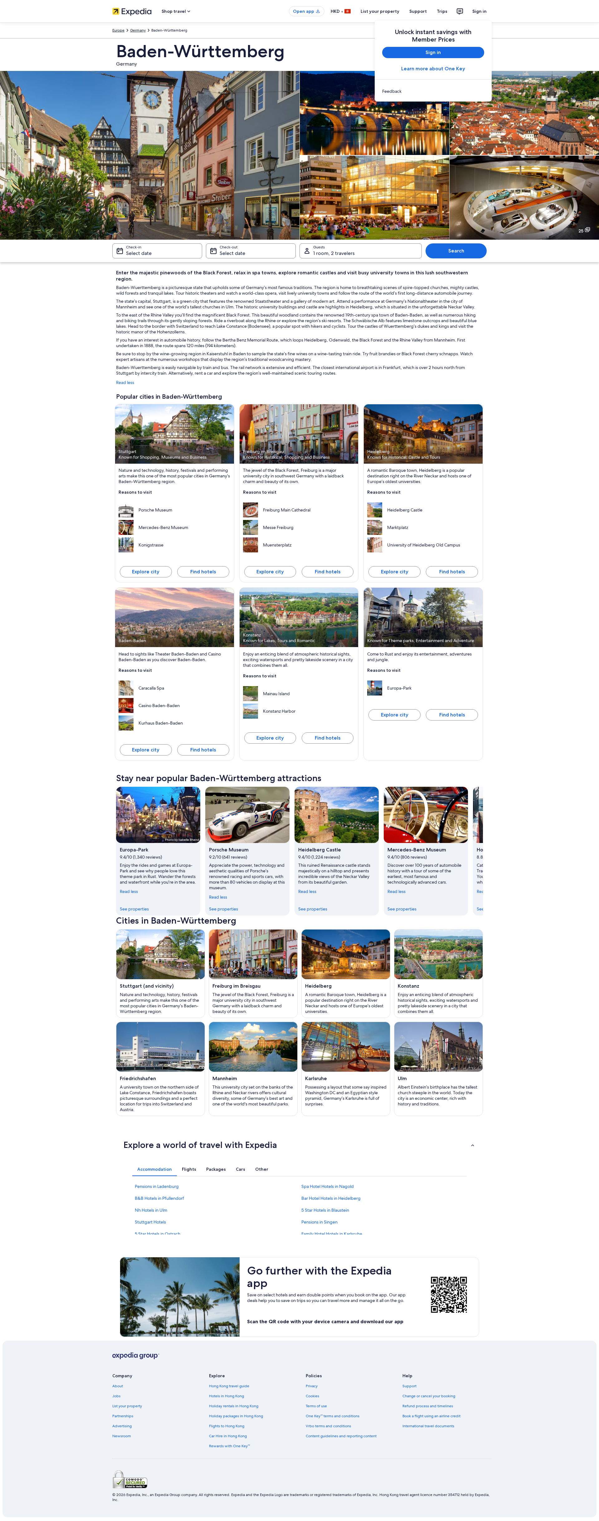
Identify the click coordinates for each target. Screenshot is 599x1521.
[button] (299, 1145)
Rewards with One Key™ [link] (229, 1446)
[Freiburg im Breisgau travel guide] (253, 973)
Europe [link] (118, 30)
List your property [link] (127, 1406)
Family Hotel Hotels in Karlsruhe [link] (331, 1234)
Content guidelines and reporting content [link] (341, 1436)
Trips (442, 11)
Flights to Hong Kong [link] (226, 1426)
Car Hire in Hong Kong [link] (228, 1436)
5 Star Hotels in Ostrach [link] (157, 1234)
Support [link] (409, 1386)
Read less (125, 382)
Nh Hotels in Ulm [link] (151, 1210)
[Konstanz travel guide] (438, 973)
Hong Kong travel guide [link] (229, 1386)
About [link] (117, 1386)
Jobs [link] (116, 1396)
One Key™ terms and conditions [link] (332, 1416)
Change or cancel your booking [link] (428, 1396)
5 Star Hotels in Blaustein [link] (325, 1210)
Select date (139, 253)
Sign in (479, 11)
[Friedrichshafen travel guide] (160, 1069)
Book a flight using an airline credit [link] (431, 1416)
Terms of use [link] (316, 1406)
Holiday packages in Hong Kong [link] (236, 1416)
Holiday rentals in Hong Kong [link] (233, 1406)
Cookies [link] (312, 1396)
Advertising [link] (122, 1426)
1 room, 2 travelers (334, 253)
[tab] (154, 1169)
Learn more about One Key (433, 69)
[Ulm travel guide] (438, 1069)
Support (418, 11)
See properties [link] (134, 909)
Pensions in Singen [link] (319, 1222)
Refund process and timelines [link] (427, 1406)
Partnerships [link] (122, 1416)
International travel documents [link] (428, 1426)
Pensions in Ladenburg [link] (157, 1186)
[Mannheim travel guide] (253, 1069)
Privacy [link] (312, 1386)
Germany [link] (138, 30)
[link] (433, 91)
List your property (380, 11)
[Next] (483, 851)
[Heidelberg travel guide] (345, 973)
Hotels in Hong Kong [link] (226, 1396)
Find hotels (203, 572)
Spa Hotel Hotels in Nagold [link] (327, 1186)
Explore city (145, 572)
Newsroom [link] (121, 1436)
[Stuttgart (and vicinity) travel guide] (160, 973)
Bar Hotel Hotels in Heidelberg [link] (331, 1198)
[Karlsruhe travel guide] (345, 1069)
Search (456, 251)
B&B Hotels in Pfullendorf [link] (159, 1198)
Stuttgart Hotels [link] (150, 1222)
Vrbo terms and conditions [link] (328, 1426)
